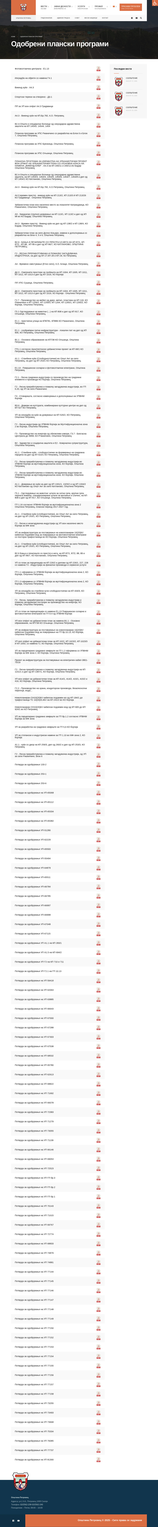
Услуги (83, 7)
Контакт (105, 18)
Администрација (63, 18)
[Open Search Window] (141, 18)
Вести (44, 7)
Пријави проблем (130, 7)
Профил (100, 7)
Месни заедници (90, 18)
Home (13, 36)
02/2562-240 (37, 1504)
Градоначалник (46, 18)
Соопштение (132, 78)
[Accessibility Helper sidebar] (155, 3)
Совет (77, 18)
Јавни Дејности (62, 7)
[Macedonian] (115, 6)
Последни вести (123, 69)
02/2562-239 (25, 1504)
